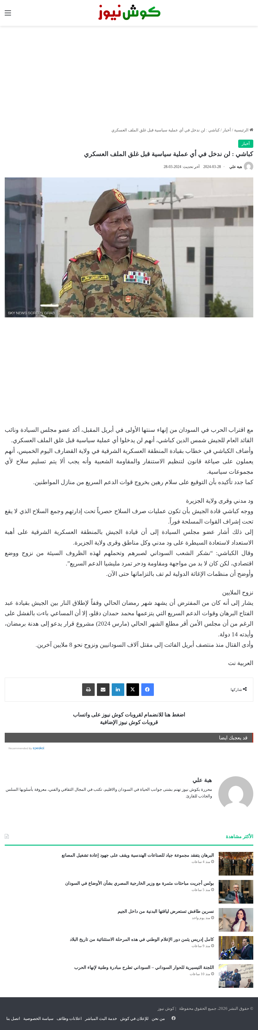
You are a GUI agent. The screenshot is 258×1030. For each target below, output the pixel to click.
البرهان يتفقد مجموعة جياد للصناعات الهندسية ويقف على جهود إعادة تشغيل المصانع (138, 855)
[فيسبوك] (147, 689)
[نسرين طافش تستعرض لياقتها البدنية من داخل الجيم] (236, 920)
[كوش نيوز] (129, 12)
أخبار (227, 130)
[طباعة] (88, 689)
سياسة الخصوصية (38, 1018)
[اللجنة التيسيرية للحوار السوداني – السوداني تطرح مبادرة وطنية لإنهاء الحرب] (236, 976)
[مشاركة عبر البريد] (103, 689)
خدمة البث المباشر (101, 1018)
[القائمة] (8, 15)
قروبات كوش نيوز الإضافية (129, 722)
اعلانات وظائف (69, 1018)
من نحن (158, 1018)
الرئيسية (242, 130)
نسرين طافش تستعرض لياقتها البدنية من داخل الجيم (166, 911)
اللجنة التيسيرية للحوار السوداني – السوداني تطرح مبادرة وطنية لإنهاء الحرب (144, 967)
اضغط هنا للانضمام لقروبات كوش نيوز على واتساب (129, 715)
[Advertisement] (129, 76)
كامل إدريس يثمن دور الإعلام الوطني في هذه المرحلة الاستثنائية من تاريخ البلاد (142, 939)
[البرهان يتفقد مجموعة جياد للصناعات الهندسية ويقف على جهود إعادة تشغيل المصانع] (236, 864)
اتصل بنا (13, 1018)
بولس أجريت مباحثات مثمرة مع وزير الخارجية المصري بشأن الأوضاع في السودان (139, 883)
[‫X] (132, 689)
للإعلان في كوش (134, 1018)
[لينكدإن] (118, 689)
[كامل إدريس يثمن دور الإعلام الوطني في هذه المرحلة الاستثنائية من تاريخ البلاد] (236, 948)
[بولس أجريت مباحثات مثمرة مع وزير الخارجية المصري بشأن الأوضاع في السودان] (236, 892)
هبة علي (235, 167)
